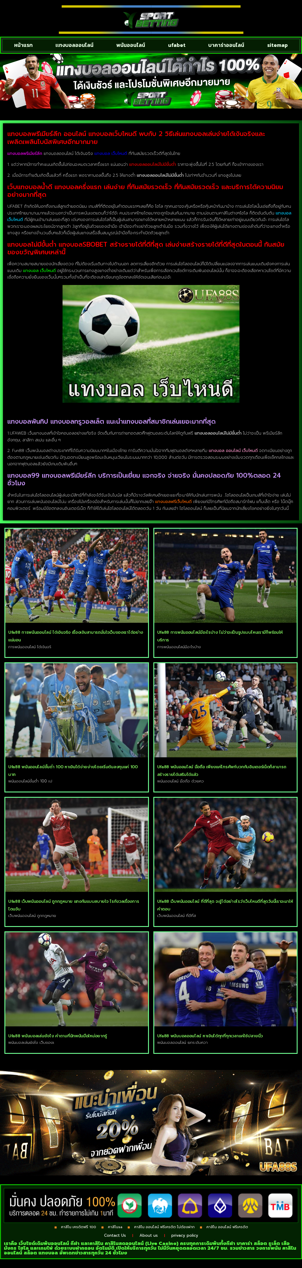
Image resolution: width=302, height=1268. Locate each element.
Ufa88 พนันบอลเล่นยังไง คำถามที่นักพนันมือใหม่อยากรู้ (57, 1036)
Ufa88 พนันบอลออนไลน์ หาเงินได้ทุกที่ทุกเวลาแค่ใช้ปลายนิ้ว (210, 1036)
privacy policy (184, 1235)
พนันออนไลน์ (130, 45)
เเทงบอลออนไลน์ (74, 45)
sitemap (277, 45)
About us (148, 1235)
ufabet (177, 45)
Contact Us (115, 1235)
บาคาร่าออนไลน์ (226, 45)
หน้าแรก (23, 45)
